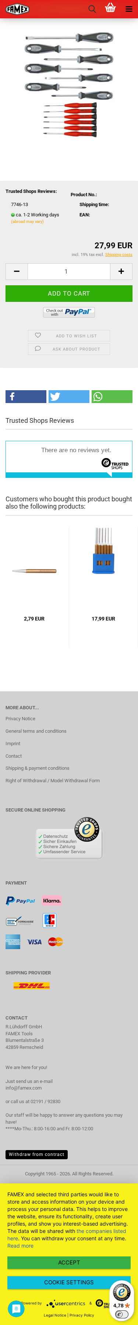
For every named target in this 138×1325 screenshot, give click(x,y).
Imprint (13, 743)
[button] (26, 396)
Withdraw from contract (36, 1154)
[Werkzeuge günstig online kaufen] (14, 9)
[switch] (121, 1314)
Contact (14, 756)
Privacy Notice (20, 718)
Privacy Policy (82, 1315)
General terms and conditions (36, 731)
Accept (69, 1262)
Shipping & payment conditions (38, 768)
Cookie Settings (69, 1282)
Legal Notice (55, 1315)
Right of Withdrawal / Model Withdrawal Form (53, 780)
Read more (20, 1245)
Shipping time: (94, 204)
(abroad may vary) (27, 221)
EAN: (84, 214)
